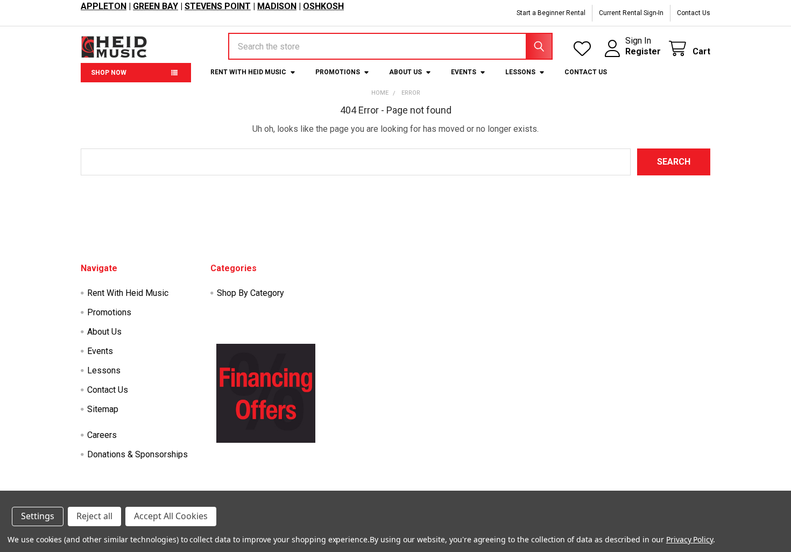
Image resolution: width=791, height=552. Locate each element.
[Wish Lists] (584, 48)
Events (463, 72)
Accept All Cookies (171, 516)
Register (643, 51)
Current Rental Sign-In (631, 13)
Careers (102, 435)
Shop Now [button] (108, 72)
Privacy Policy (689, 539)
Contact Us (693, 13)
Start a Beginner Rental (551, 13)
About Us (405, 72)
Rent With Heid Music (248, 72)
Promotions (337, 72)
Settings (37, 516)
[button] (265, 393)
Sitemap (102, 409)
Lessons (520, 72)
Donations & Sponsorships (137, 454)
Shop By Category (250, 293)
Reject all (94, 516)
